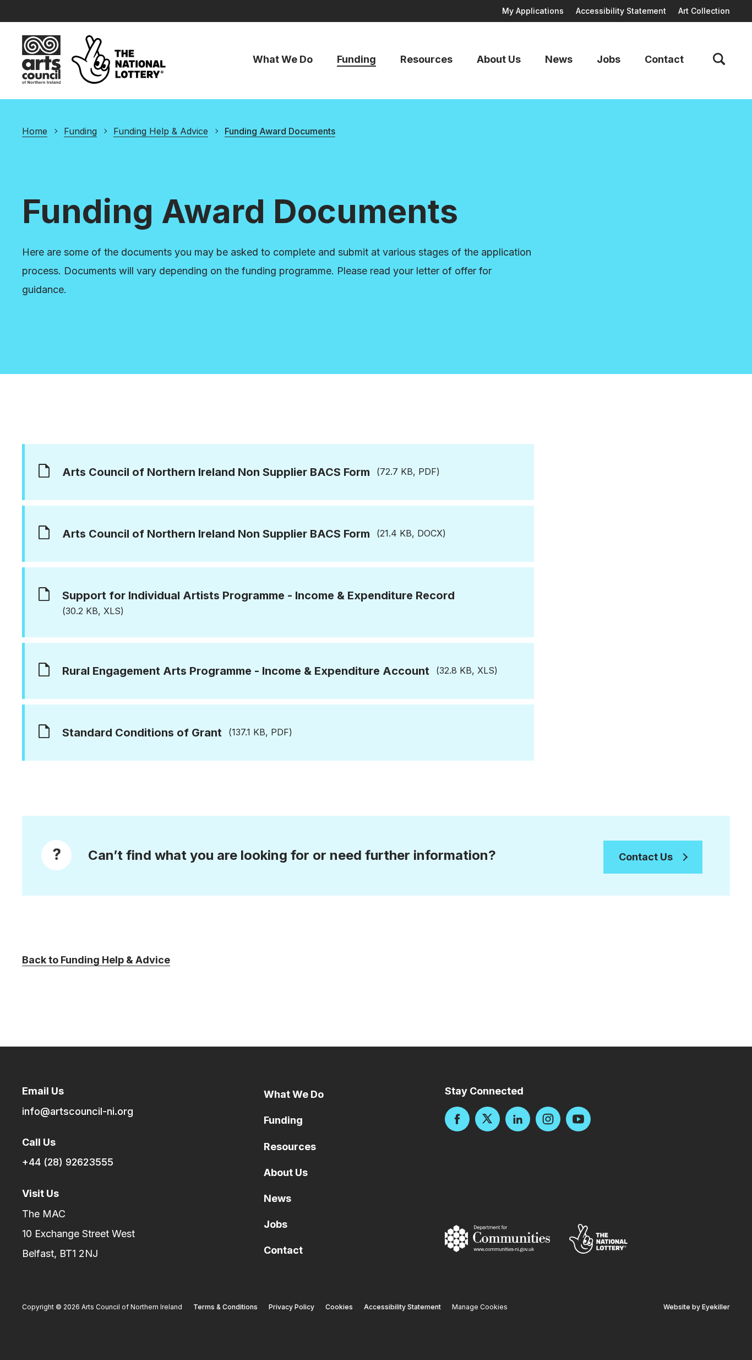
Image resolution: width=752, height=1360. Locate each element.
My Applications (533, 10)
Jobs (608, 59)
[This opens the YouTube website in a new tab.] (578, 1119)
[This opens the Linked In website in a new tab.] (517, 1119)
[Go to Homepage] (41, 59)
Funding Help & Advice (160, 131)
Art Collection (704, 10)
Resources (426, 59)
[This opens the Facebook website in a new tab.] (457, 1119)
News (559, 59)
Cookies (339, 1307)
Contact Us (646, 857)
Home (34, 131)
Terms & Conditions (225, 1307)
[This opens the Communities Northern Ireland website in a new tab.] (497, 1238)
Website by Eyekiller (696, 1307)
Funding (356, 59)
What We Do (283, 59)
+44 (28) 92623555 (67, 1162)
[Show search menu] (719, 59)
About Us (499, 59)
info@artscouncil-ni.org (77, 1111)
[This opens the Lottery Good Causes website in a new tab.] (598, 1239)
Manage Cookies (480, 1307)
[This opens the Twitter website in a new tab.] (487, 1119)
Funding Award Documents (280, 131)
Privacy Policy (291, 1307)
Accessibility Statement (621, 10)
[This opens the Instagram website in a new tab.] (548, 1119)
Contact (664, 59)
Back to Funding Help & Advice (96, 960)
